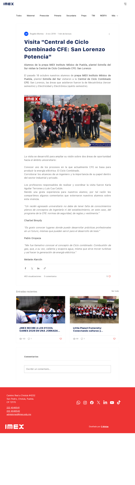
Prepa (83, 16)
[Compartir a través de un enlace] (45, 268)
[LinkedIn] (105, 402)
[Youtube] (112, 402)
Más (113, 16)
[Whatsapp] (78, 402)
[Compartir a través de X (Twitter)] (32, 268)
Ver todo (115, 291)
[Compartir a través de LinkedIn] (38, 268)
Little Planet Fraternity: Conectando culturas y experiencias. (87, 329)
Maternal (31, 16)
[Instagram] (85, 402)
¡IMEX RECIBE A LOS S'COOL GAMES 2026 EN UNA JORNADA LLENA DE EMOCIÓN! (38, 329)
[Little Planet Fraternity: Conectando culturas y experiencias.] (94, 309)
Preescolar (44, 16)
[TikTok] (118, 402)
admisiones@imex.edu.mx (19, 414)
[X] (98, 402)
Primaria (57, 16)
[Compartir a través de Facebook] (25, 268)
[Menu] (125, 4)
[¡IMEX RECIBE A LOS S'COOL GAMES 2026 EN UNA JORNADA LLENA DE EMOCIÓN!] (40, 309)
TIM (93, 16)
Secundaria (71, 16)
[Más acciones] (109, 33)
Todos (19, 16)
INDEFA (103, 16)
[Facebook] (92, 402)
